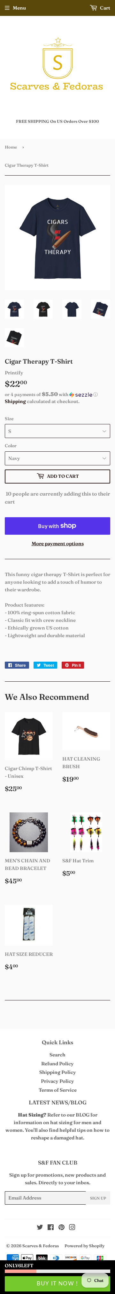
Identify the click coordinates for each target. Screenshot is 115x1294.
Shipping (15, 401)
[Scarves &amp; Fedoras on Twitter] (40, 1228)
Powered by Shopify (84, 1245)
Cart (104, 8)
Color (11, 446)
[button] (57, 394)
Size (9, 418)
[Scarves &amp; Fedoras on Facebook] (50, 1228)
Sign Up (98, 1198)
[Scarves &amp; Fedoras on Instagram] (72, 1228)
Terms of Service (58, 1090)
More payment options (58, 543)
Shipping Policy (57, 1072)
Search (57, 1055)
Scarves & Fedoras (40, 1245)
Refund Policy (57, 1064)
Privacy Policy (57, 1081)
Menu (19, 8)
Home (11, 147)
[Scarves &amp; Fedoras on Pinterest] (61, 1228)
